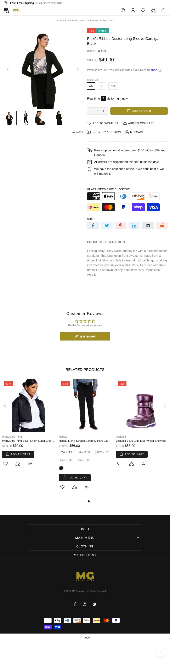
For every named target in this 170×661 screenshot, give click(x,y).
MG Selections (16, 10)
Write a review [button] (85, 336)
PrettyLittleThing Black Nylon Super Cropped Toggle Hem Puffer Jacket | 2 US (28, 440)
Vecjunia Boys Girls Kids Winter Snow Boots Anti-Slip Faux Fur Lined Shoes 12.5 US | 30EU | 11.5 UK (142, 440)
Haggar (63, 436)
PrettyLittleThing (12, 436)
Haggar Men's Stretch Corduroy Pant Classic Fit (85, 440)
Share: (92, 219)
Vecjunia (121, 436)
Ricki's (102, 50)
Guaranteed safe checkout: (108, 189)
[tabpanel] (28, 427)
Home (59, 20)
